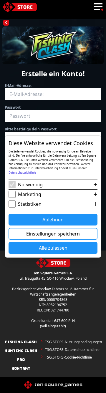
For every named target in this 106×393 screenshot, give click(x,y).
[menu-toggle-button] (98, 7)
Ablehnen (53, 219)
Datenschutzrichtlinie (22, 173)
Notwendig (30, 184)
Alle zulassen (53, 248)
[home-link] (19, 7)
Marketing (29, 194)
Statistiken (30, 204)
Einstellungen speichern (53, 234)
